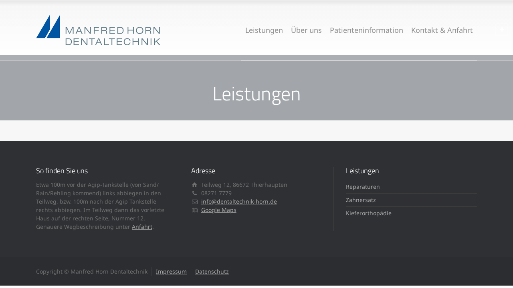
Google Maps (218, 210)
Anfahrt (142, 226)
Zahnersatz (361, 200)
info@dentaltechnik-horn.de (239, 201)
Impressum (171, 271)
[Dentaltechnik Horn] (98, 30)
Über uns (306, 30)
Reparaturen (363, 186)
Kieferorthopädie (369, 213)
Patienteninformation (366, 30)
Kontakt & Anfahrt (442, 30)
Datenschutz (212, 271)
